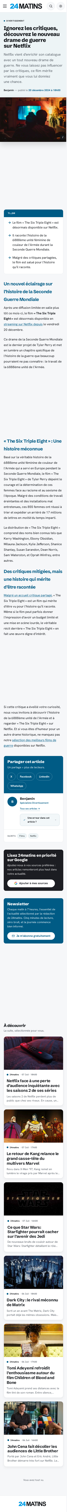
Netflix (33, 851)
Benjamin (9, 90)
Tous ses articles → (30, 808)
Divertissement (15, 21)
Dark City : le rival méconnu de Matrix (25, 1321)
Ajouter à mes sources (33, 899)
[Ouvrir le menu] (5, 6)
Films (22, 851)
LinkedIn (44, 776)
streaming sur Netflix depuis (23, 324)
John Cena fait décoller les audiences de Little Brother (29, 1466)
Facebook (26, 776)
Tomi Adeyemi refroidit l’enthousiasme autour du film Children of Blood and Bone (31, 1392)
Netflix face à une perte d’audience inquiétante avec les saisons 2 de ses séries (30, 1102)
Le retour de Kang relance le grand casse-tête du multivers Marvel (31, 1176)
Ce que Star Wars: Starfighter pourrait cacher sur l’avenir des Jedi (28, 1250)
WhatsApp (16, 786)
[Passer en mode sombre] (61, 6)
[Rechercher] (51, 6)
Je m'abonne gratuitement (33, 951)
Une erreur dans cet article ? (39, 835)
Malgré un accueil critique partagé (28, 595)
